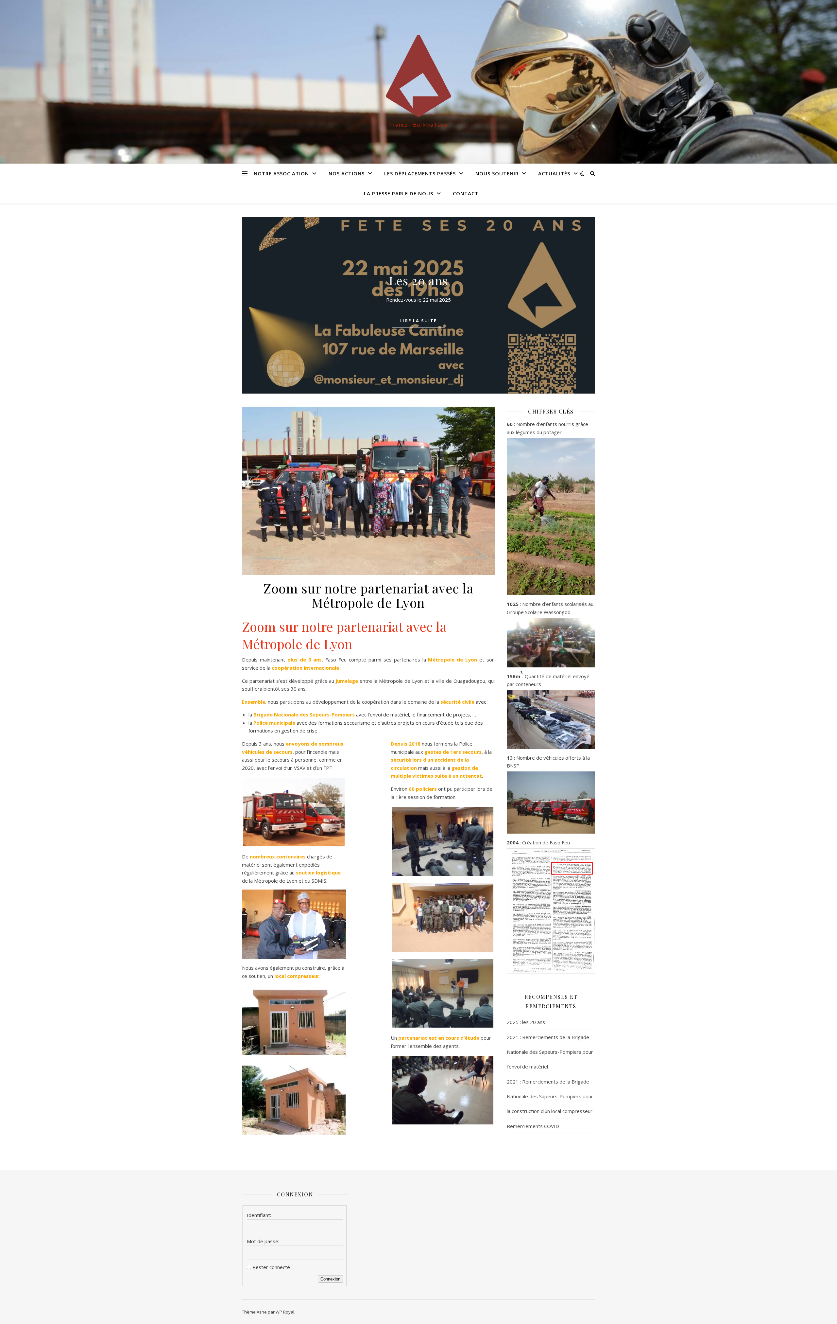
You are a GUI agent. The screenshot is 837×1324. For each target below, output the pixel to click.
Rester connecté (271, 1267)
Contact (465, 193)
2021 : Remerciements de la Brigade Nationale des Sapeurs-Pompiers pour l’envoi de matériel (550, 1052)
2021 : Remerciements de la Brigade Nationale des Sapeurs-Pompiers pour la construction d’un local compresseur (550, 1096)
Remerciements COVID (533, 1126)
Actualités (554, 173)
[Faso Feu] (418, 76)
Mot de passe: (263, 1241)
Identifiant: (259, 1215)
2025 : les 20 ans (526, 1022)
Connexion (330, 1279)
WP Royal (285, 1312)
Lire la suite (418, 321)
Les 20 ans (418, 280)
